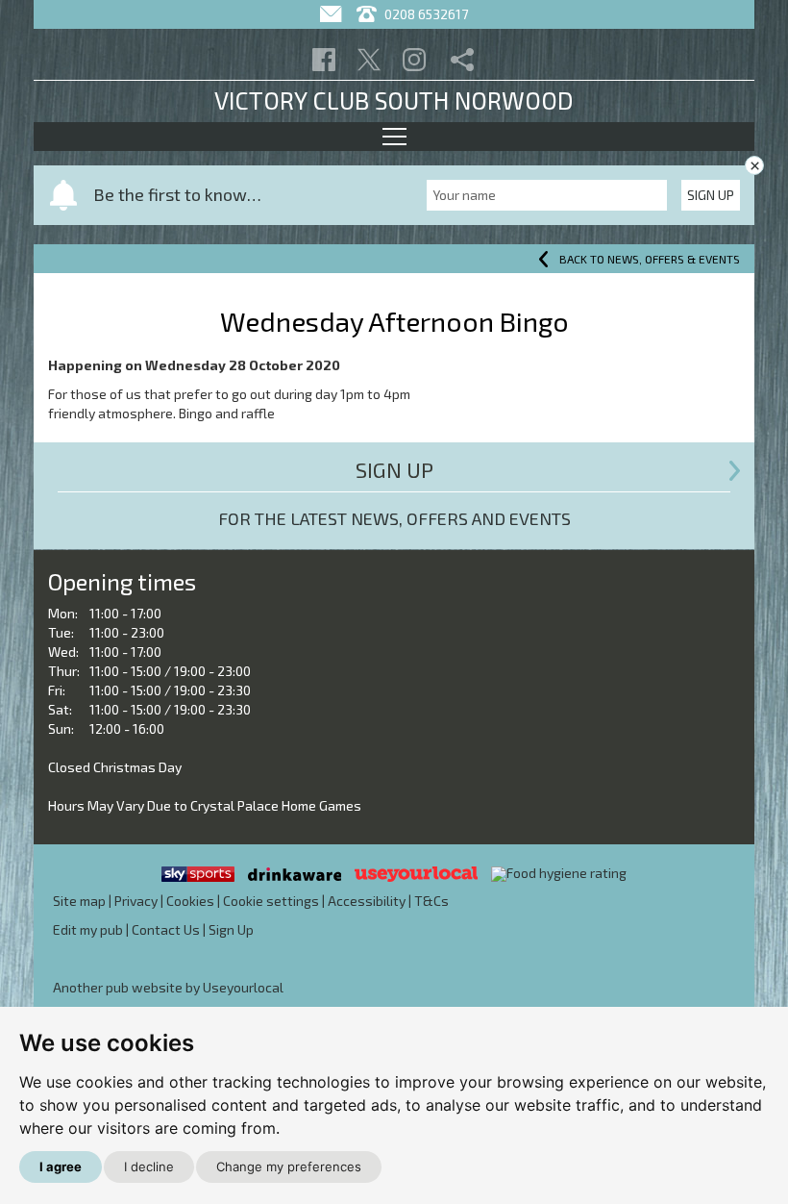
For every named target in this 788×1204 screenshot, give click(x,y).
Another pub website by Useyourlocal (168, 987)
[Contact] (333, 14)
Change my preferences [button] (288, 1166)
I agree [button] (60, 1166)
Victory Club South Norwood (394, 100)
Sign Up (710, 195)
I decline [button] (149, 1166)
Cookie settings (271, 900)
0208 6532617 (425, 14)
